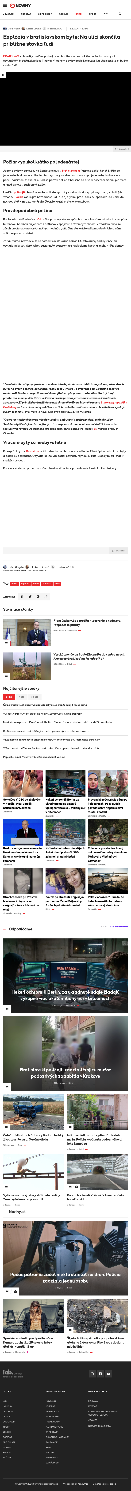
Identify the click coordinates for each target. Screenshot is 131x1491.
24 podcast (45, 14)
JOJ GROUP (9, 1422)
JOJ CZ (6, 1417)
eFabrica (111, 1484)
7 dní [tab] (22, 697)
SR (95, 429)
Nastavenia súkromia (99, 1426)
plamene (47, 584)
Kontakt (92, 1406)
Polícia (19, 197)
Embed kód (124, 149)
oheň (57, 584)
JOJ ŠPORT (8, 1411)
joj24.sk (50, 1406)
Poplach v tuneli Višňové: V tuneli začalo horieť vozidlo (34, 757)
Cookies (92, 1420)
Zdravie (63, 14)
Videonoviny (52, 1417)
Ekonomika (52, 1458)
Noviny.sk (51, 1401)
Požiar (14, 584)
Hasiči (36, 584)
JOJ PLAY (7, 1406)
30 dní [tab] (35, 697)
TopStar (7, 1437)
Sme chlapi (9, 1442)
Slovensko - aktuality (57, 1437)
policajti (19, 192)
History (7, 1453)
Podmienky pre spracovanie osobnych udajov (103, 1413)
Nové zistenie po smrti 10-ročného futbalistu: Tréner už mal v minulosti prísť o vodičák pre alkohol (58, 722)
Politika (50, 1453)
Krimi (79, 14)
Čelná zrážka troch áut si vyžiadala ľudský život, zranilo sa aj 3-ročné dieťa (45, 705)
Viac (106, 14)
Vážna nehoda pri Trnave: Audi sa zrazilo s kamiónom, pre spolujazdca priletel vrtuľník (51, 748)
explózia (25, 584)
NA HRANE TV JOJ (54, 1427)
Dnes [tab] (9, 697)
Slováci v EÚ (52, 1463)
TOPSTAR (26, 14)
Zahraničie (52, 1442)
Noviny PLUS (52, 1411)
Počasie (7, 1458)
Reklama (93, 1401)
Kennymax (83, 1484)
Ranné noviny (53, 1422)
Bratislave (32, 451)
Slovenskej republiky (114, 402)
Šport (92, 14)
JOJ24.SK (8, 14)
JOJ (38, 219)
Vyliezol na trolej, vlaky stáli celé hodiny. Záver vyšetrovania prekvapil (42, 714)
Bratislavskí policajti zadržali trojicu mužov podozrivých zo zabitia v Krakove (46, 731)
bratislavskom (71, 170)
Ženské (7, 1432)
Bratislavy (10, 407)
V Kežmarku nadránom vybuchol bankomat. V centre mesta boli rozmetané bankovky (51, 739)
